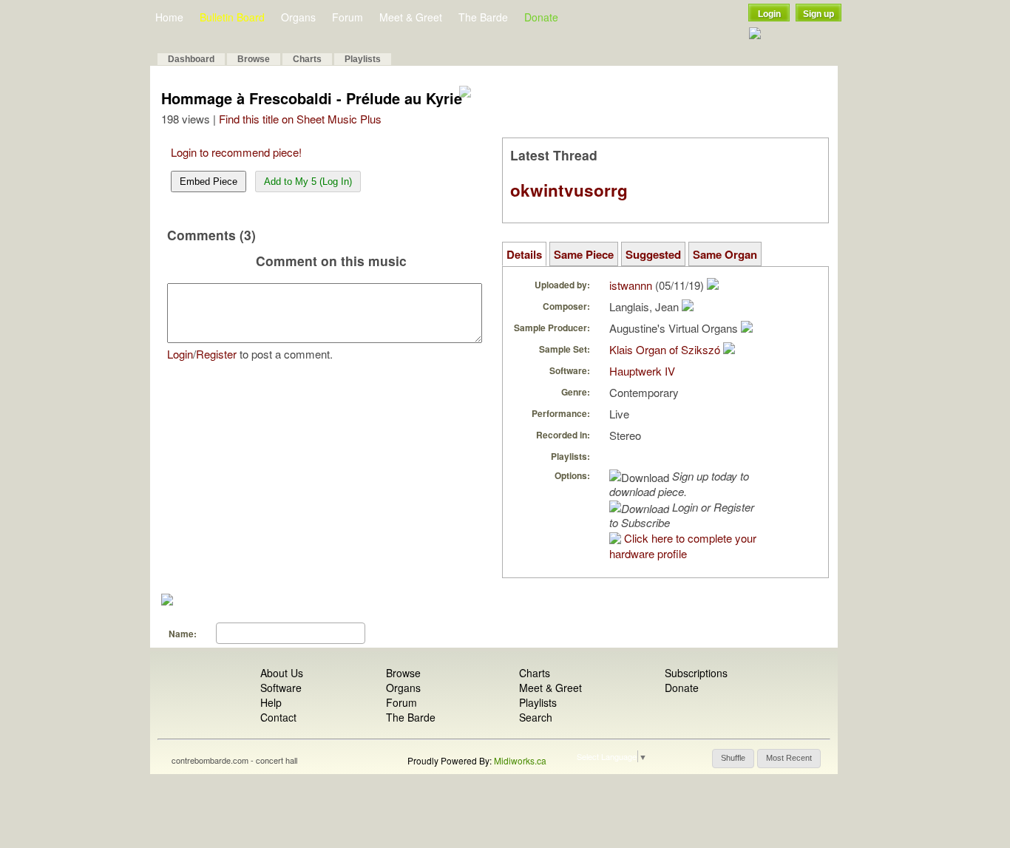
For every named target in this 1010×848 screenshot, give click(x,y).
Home (169, 17)
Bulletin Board (232, 17)
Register (216, 354)
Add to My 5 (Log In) (308, 181)
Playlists (363, 59)
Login (769, 14)
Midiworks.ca (520, 760)
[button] (733, 758)
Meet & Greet (410, 17)
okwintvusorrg (569, 190)
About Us (281, 672)
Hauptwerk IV (642, 371)
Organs (298, 17)
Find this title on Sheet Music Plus (300, 118)
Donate (541, 17)
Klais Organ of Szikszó (664, 349)
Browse (253, 59)
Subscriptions (696, 672)
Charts (307, 59)
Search (535, 717)
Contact (278, 717)
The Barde (483, 17)
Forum (347, 17)
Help (271, 702)
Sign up (818, 14)
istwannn (630, 285)
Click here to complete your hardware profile (682, 545)
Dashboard (191, 59)
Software (281, 687)
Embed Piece (208, 181)
